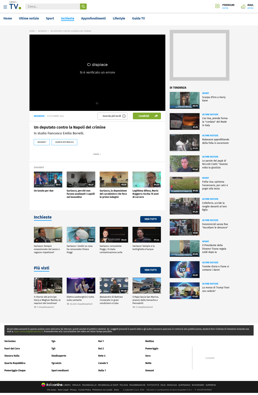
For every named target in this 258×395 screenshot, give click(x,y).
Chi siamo (51, 390)
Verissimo (10, 341)
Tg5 (53, 348)
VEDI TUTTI (151, 219)
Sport (50, 18)
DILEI (163, 385)
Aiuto (116, 390)
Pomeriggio (151, 348)
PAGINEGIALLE (89, 385)
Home (8, 18)
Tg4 (53, 341)
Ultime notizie (29, 18)
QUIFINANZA (184, 385)
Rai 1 (101, 341)
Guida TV (138, 18)
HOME (32, 31)
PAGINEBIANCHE (137, 385)
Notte (148, 363)
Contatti (210, 358)
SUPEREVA (211, 385)
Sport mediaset (60, 370)
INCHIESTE (42, 31)
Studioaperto (58, 355)
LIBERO (12, 2)
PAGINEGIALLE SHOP (108, 385)
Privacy (73, 390)
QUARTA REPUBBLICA (64, 142)
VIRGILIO (76, 385)
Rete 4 (101, 355)
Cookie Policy (84, 390)
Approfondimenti (93, 18)
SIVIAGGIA (172, 385)
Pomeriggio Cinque (15, 370)
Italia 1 (102, 370)
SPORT (205, 93)
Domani (149, 370)
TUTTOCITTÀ (153, 385)
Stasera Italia (11, 355)
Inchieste (67, 18)
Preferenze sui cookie (102, 390)
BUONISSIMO (198, 385)
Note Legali (63, 390)
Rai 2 (101, 348)
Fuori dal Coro (12, 348)
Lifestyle (119, 18)
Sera (148, 355)
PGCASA (124, 385)
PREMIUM (228, 6)
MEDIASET (42, 142)
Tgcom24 (56, 363)
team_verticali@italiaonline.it (28, 331)
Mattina (149, 341)
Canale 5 (103, 363)
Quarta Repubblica (14, 363)
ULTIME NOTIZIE (210, 114)
